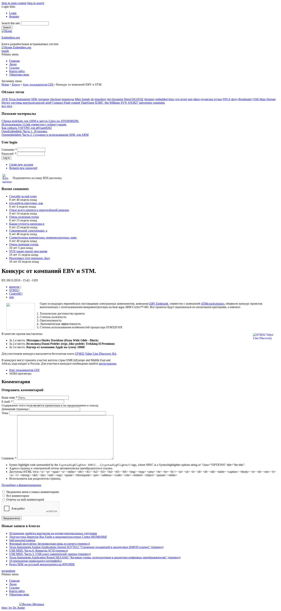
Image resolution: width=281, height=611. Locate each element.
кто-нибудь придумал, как (26, 203)
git (92, 99)
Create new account (21, 164)
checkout (55, 99)
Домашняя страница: (15, 409)
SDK (34, 99)
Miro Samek (82, 99)
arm (190, 99)
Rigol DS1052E (134, 99)
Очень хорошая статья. (24, 244)
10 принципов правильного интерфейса (35, 560)
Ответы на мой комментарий (25, 499)
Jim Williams (112, 102)
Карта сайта (17, 71)
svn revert (181, 99)
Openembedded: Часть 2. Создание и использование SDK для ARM (45, 134)
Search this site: (11, 23)
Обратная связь (19, 74)
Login (12, 13)
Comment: (9, 458)
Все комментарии (17, 495)
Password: (9, 153)
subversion (145, 102)
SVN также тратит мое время (28, 251)
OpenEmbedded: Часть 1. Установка (24, 131)
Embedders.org (11, 37)
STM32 (14, 290)
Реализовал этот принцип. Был (29, 258)
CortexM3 (15, 293)
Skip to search (35, 3)
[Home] (7, 31)
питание (43, 99)
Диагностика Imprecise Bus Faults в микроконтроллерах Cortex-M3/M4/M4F (58, 536)
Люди (13, 64)
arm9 (48, 102)
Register (14, 16)
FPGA (227, 99)
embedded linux (165, 99)
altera (196, 99)
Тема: (5, 413)
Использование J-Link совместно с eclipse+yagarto (34, 124)
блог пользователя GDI (38, 84)
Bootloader (245, 99)
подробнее (8, 570)
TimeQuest (87, 102)
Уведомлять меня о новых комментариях (32, 492)
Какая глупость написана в (26, 223)
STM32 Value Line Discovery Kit (95, 353)
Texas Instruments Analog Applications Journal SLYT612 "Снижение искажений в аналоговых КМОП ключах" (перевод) (86, 547)
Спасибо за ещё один (23, 196)
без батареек (115, 99)
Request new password (23, 168)
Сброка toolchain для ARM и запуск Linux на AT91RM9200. (40, 121)
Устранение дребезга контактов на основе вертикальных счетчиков (53, 533)
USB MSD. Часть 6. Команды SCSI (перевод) (38, 550)
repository (100, 99)
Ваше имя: (9, 397)
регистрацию (107, 363)
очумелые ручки (211, 99)
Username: (9, 149)
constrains (159, 102)
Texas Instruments (19, 99)
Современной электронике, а (28, 230)
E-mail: (7, 401)
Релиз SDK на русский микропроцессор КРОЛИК (42, 564)
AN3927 (133, 102)
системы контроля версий (28, 102)
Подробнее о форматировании (21, 485)
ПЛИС (99, 102)
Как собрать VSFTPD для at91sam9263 (27, 127)
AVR (5, 99)
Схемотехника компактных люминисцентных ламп (43, 237)
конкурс (14, 286)
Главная (14, 60)
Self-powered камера (22, 540)
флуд (234, 99)
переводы (68, 99)
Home (5, 84)
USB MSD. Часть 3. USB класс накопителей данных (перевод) (50, 554)
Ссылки (14, 67)
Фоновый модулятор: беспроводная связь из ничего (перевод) (49, 543)
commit (75, 102)
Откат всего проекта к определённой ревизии (39, 210)
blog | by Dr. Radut (13, 607)
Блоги (16, 84)
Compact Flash (61, 102)
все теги (7, 106)
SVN (124, 102)
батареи (149, 99)
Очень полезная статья (24, 217)
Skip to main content (14, 3)
